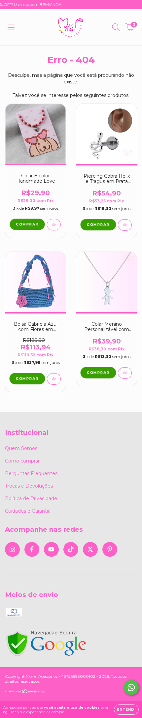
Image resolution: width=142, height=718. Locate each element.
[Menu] (11, 27)
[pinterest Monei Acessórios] (109, 549)
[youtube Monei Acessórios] (51, 549)
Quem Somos (21, 448)
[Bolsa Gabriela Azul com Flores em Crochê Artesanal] (54, 379)
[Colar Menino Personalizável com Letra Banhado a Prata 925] (125, 373)
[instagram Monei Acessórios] (12, 549)
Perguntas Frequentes (31, 473)
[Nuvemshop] (25, 692)
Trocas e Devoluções (29, 486)
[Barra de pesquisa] (116, 27)
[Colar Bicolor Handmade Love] (54, 224)
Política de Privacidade (31, 498)
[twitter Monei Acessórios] (90, 549)
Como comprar (22, 461)
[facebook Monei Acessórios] (31, 549)
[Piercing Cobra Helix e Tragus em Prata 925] (125, 225)
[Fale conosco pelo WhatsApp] (131, 687)
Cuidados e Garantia (28, 511)
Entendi (126, 709)
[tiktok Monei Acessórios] (70, 549)
